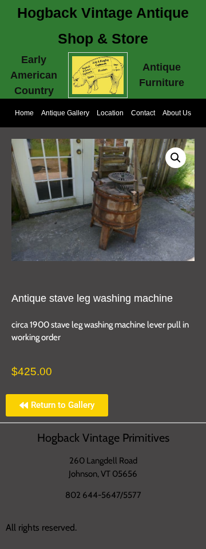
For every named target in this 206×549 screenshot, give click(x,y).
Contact (143, 113)
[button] (175, 157)
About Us (177, 113)
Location (110, 113)
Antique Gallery (65, 113)
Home (24, 113)
